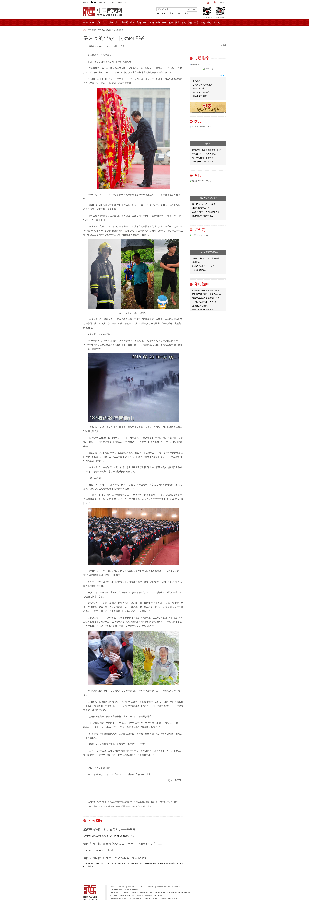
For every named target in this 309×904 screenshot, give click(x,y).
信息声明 (122, 887)
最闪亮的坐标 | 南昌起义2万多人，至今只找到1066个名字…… (122, 843)
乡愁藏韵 (196, 81)
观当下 (207, 144)
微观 (177, 22)
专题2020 (101, 30)
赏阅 (198, 176)
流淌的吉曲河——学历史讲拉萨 (205, 258)
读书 (171, 22)
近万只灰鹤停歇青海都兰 (202, 216)
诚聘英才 (131, 887)
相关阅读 (95, 820)
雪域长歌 (196, 262)
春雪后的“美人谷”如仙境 (207, 198)
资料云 (216, 22)
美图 (151, 22)
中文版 (85, 2)
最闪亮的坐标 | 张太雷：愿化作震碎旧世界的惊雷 (114, 858)
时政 (92, 22)
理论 (132, 22)
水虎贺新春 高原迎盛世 (203, 85)
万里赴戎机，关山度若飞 (202, 162)
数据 (183, 22)
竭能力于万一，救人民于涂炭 (204, 154)
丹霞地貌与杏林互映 (201, 208)
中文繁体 (102, 2)
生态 (196, 22)
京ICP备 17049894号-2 (151, 898)
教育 (190, 22)
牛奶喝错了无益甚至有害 (202, 304)
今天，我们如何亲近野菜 (202, 300)
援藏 (111, 22)
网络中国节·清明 (200, 96)
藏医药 (125, 22)
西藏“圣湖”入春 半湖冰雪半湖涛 (205, 212)
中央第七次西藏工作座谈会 (207, 252)
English (111, 2)
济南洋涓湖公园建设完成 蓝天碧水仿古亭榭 (208, 307)
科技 (164, 22)
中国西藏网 (92, 30)
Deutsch (119, 2)
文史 (139, 22)
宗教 (145, 22)
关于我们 (112, 887)
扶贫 (203, 22)
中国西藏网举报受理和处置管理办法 (169, 887)
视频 (158, 22)
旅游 (117, 22)
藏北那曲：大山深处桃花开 (203, 204)
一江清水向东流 (199, 270)
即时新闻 (201, 284)
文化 (104, 22)
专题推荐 (201, 58)
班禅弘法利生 (198, 88)
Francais (127, 2)
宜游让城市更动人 (200, 296)
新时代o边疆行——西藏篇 (203, 266)
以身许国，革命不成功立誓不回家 (206, 150)
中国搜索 (223, 2)
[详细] (132, 836)
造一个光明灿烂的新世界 (202, 158)
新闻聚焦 (119, 30)
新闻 (85, 22)
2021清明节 (110, 30)
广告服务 (141, 887)
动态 (209, 22)
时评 (98, 22)
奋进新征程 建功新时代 (203, 92)
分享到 (223, 45)
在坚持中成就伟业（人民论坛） (205, 292)
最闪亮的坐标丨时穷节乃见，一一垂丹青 (109, 829)
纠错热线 (151, 887)
